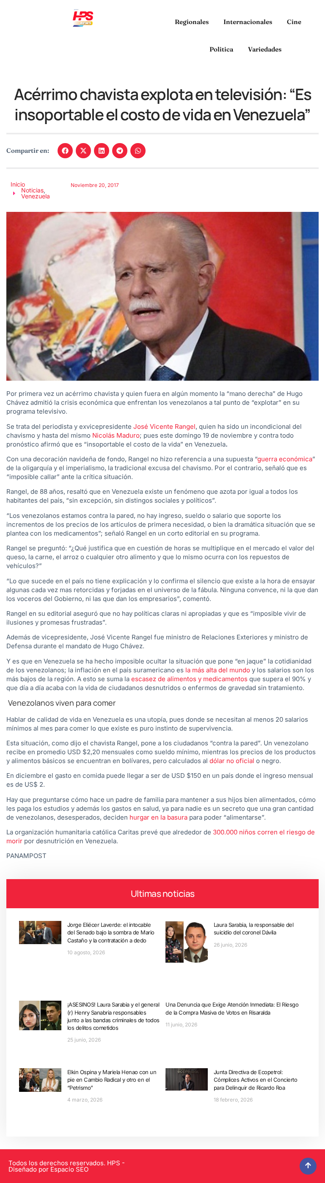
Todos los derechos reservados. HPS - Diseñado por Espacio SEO (66, 1166)
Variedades (264, 49)
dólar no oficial (231, 761)
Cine (294, 22)
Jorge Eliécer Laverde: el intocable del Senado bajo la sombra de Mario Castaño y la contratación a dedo (110, 932)
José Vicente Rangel (164, 426)
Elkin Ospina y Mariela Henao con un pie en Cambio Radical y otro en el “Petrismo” (112, 1080)
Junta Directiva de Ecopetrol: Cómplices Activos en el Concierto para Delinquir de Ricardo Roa (255, 1080)
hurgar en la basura (158, 817)
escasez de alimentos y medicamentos (189, 679)
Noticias (32, 190)
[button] (65, 150)
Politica (221, 49)
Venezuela (35, 196)
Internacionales (247, 22)
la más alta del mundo (217, 670)
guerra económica (284, 459)
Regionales (192, 22)
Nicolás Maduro (116, 435)
